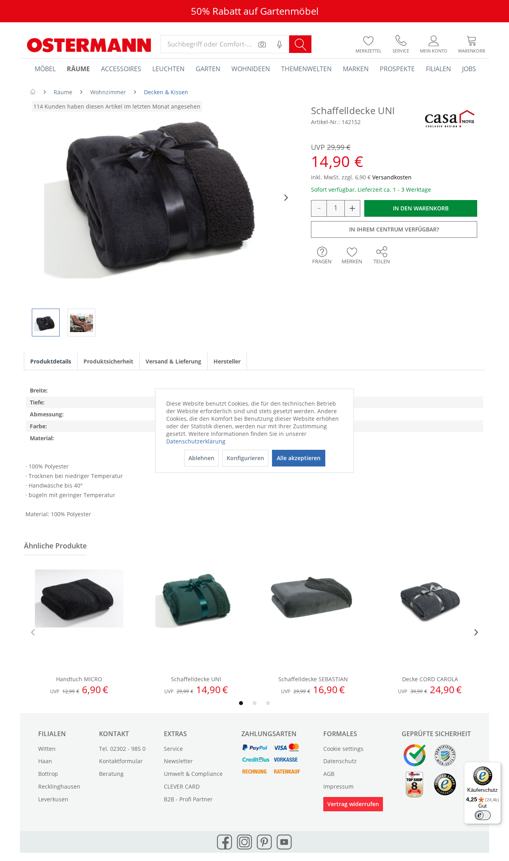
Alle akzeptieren (299, 458)
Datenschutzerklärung (195, 441)
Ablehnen (201, 458)
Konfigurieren (245, 458)
